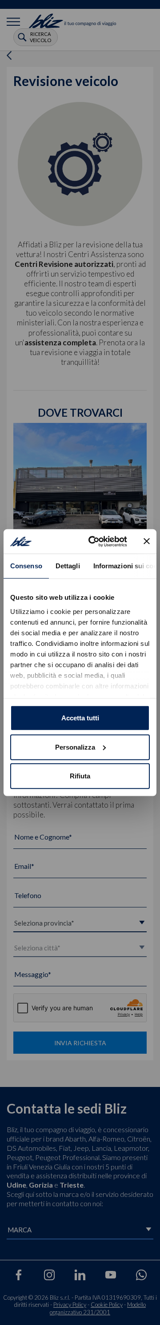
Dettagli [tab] (68, 566)
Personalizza (75, 746)
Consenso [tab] (26, 566)
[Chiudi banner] (147, 541)
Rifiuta (80, 776)
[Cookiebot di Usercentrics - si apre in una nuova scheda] (93, 541)
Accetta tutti (80, 718)
